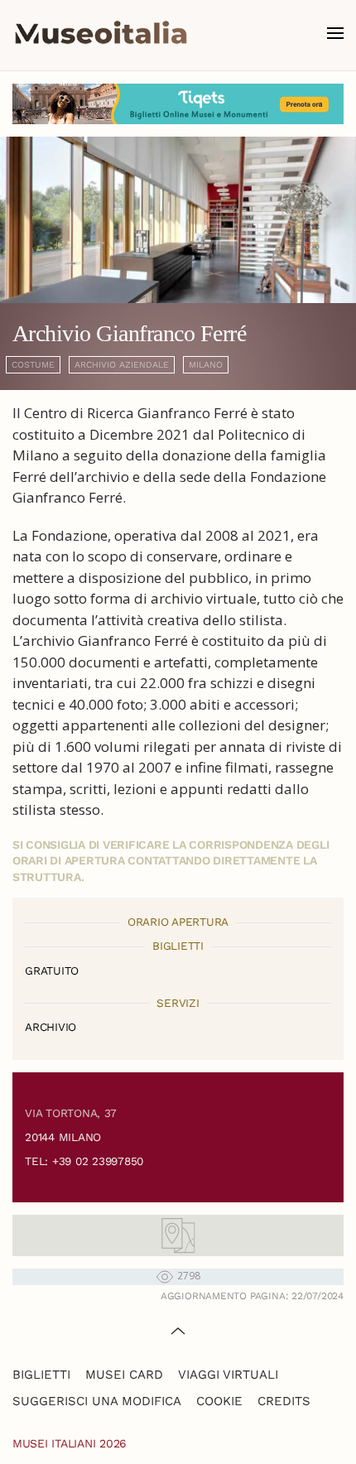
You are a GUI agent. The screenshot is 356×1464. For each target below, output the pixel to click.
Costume (33, 364)
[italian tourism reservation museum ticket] (178, 104)
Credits (283, 1401)
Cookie (219, 1401)
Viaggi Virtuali (228, 1374)
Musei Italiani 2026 (69, 1443)
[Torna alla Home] (101, 33)
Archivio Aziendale (122, 364)
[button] (335, 33)
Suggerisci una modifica (96, 1401)
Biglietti (41, 1374)
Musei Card (124, 1374)
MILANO (206, 364)
